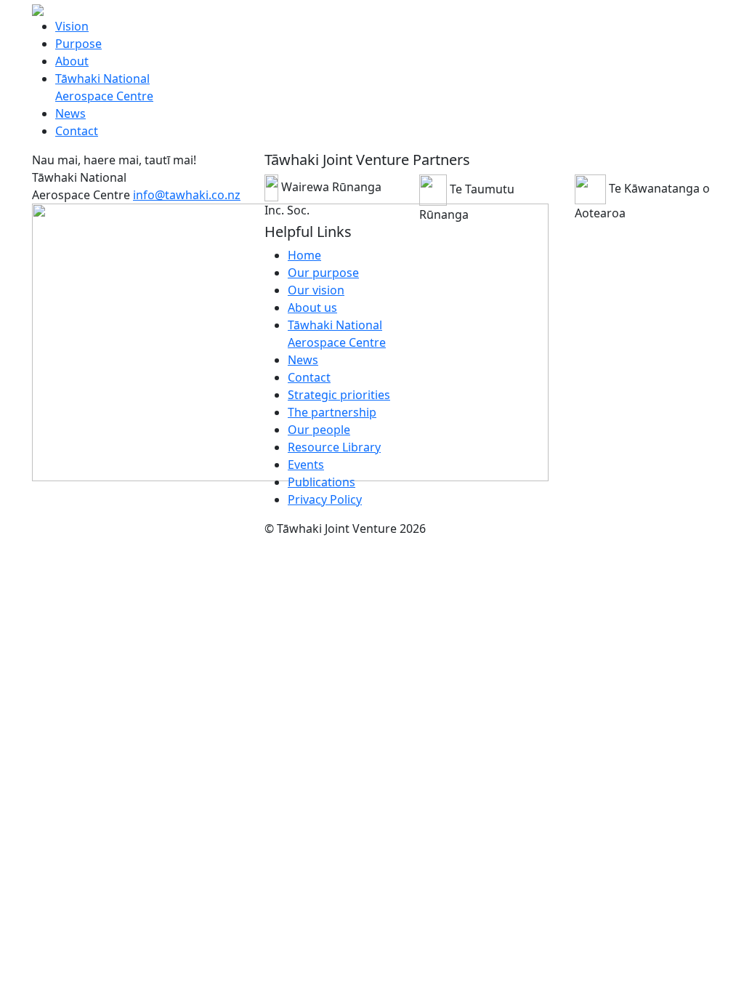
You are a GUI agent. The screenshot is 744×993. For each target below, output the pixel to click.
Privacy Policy (325, 499)
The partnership (332, 412)
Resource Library (334, 447)
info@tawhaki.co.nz (186, 195)
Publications (321, 482)
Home (304, 255)
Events (306, 465)
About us (312, 307)
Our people (319, 430)
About (72, 61)
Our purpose (323, 273)
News (70, 113)
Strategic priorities (339, 395)
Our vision (316, 290)
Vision (72, 26)
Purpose (78, 44)
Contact (76, 131)
